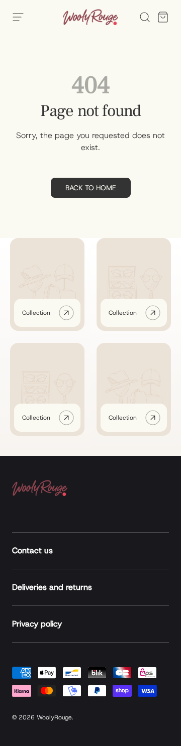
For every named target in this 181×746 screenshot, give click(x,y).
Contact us (32, 550)
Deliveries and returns (52, 587)
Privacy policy (37, 623)
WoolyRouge (54, 717)
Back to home (90, 187)
